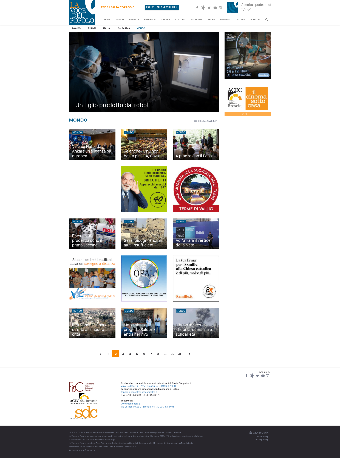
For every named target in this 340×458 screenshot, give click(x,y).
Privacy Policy (262, 439)
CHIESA (166, 19)
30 (172, 354)
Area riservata (260, 433)
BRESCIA (134, 19)
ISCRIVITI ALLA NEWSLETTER (161, 7)
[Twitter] (257, 377)
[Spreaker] (252, 377)
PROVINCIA (150, 19)
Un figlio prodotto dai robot (112, 105)
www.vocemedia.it (130, 403)
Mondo (76, 28)
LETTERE (240, 19)
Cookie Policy (262, 436)
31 (179, 354)
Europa (91, 28)
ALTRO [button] (254, 19)
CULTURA (180, 19)
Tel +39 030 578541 (165, 385)
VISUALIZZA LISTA (207, 120)
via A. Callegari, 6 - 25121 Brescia (138, 385)
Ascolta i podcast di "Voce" (256, 7)
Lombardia (123, 28)
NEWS (107, 19)
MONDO (119, 19)
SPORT (211, 19)
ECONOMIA (196, 19)
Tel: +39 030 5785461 (162, 406)
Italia (106, 28)
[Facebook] (247, 377)
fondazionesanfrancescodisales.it (139, 392)
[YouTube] (263, 377)
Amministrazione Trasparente (82, 450)
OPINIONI (225, 19)
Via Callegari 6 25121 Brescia (136, 406)
